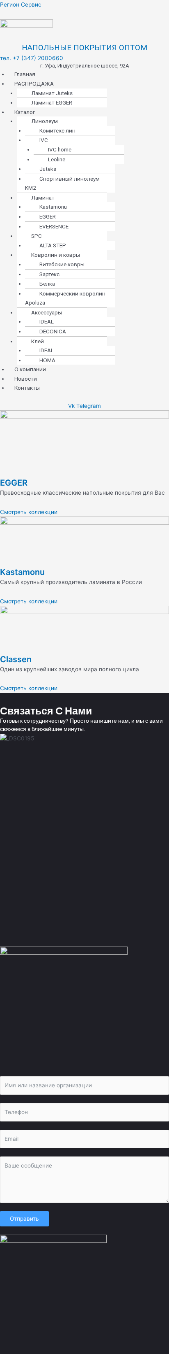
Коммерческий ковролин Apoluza (65, 298)
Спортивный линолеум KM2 (62, 183)
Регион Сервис (20, 4)
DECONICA (52, 331)
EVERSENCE (54, 226)
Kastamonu (22, 572)
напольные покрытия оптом (84, 47)
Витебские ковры (61, 264)
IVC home (59, 149)
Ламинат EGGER (51, 102)
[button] (88, 83)
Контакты (27, 387)
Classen (16, 659)
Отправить (24, 1218)
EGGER (13, 483)
